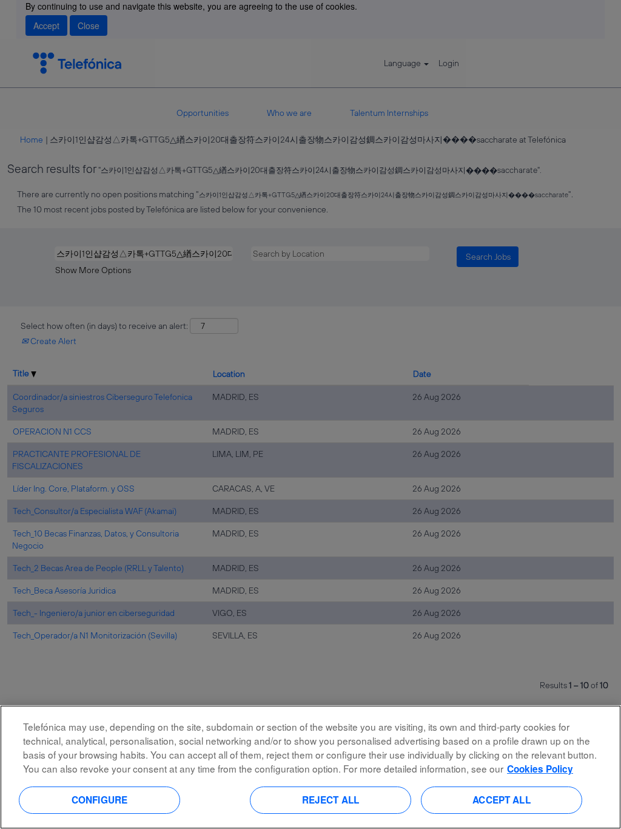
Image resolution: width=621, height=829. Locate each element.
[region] (310, 767)
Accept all (501, 800)
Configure (99, 800)
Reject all (331, 800)
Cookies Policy (540, 769)
